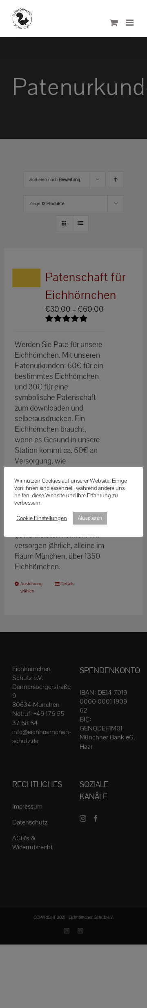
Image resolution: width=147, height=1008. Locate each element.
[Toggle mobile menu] (130, 22)
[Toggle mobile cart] (114, 22)
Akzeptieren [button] (90, 518)
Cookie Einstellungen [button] (41, 518)
